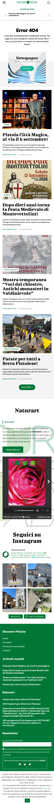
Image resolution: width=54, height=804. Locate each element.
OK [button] (27, 800)
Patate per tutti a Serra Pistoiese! (21, 361)
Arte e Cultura (11, 270)
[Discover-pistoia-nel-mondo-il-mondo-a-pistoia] (27, 2)
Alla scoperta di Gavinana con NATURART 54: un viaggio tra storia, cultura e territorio (26, 723)
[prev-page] (5, 15)
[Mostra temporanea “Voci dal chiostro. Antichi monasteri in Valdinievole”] (27, 254)
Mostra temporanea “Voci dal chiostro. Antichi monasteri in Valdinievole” (26, 286)
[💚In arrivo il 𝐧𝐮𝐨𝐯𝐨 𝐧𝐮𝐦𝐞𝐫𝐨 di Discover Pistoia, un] (14, 575)
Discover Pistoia (10, 154)
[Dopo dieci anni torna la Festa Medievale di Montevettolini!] (27, 179)
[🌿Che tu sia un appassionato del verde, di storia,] (39, 600)
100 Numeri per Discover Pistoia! (22, 703)
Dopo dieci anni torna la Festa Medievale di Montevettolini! (26, 209)
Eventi (7, 125)
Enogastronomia (11, 349)
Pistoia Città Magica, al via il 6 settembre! (22, 14)
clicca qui (47, 788)
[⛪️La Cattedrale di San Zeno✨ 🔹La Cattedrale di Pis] (39, 575)
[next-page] (48, 15)
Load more (26, 387)
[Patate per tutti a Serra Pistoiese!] (27, 333)
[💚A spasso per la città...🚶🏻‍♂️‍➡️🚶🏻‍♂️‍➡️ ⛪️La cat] (14, 600)
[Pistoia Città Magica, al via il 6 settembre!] (27, 109)
